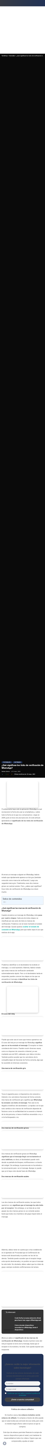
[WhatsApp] (6, 774)
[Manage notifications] (4, 1443)
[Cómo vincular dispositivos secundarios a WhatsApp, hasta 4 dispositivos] (22, 1327)
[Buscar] (42, 3)
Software (17, 762)
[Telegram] (10, 774)
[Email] (12, 774)
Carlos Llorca (6, 771)
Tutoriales (6, 762)
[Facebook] (2, 774)
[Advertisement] (22, 30)
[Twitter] (4, 774)
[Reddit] (8, 774)
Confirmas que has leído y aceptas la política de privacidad (23, 1394)
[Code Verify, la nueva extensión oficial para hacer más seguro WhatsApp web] (22, 1319)
